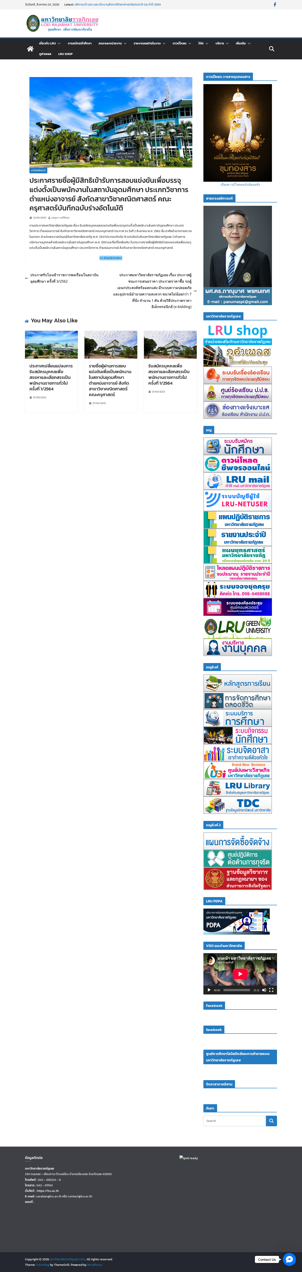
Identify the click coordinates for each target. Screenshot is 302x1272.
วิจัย (201, 43)
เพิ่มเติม (241, 43)
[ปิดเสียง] (264, 990)
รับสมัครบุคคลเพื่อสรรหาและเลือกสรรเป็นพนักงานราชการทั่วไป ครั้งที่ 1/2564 (168, 374)
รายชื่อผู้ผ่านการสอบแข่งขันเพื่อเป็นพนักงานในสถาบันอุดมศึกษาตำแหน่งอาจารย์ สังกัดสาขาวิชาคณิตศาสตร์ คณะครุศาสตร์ (110, 380)
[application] (240, 973)
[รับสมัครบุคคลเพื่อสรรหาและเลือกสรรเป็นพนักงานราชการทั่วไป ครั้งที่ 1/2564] (170, 333)
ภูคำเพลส (45, 54)
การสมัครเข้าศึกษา (80, 43)
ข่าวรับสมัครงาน (38, 170)
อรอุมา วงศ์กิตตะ (61, 218)
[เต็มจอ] (271, 990)
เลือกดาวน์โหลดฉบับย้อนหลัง (240, 184)
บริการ (220, 43)
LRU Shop (65, 54)
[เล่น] (209, 990)
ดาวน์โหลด (179, 43)
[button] (58, 43)
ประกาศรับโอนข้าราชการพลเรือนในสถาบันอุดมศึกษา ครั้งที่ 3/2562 (64, 278)
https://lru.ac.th (48, 1191)
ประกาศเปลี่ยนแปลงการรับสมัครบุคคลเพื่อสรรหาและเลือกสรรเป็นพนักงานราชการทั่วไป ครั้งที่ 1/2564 (51, 377)
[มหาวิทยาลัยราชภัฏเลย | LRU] (30, 48)
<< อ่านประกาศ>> (110, 258)
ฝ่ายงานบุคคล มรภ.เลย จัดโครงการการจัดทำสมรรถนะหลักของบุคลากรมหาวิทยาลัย (114, 6)
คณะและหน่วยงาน (110, 43)
